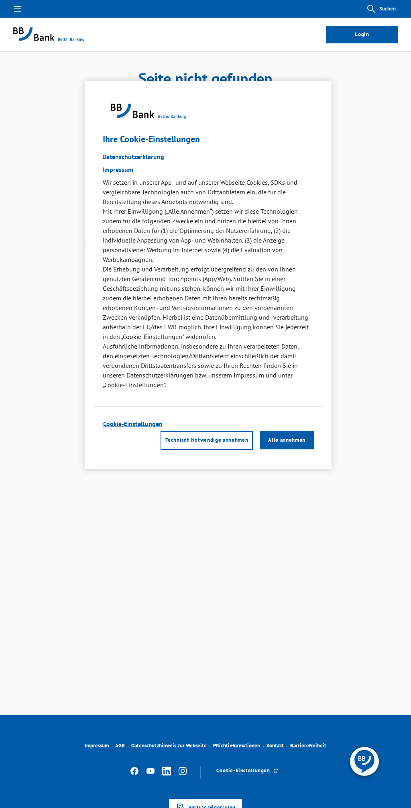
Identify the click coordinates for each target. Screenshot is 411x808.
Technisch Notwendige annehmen (206, 440)
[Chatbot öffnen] (364, 761)
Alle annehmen (286, 440)
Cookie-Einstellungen (133, 424)
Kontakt (275, 745)
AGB (120, 745)
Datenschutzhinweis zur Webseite (169, 745)
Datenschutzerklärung (133, 157)
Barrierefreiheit (308, 745)
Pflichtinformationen (236, 745)
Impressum (97, 745)
